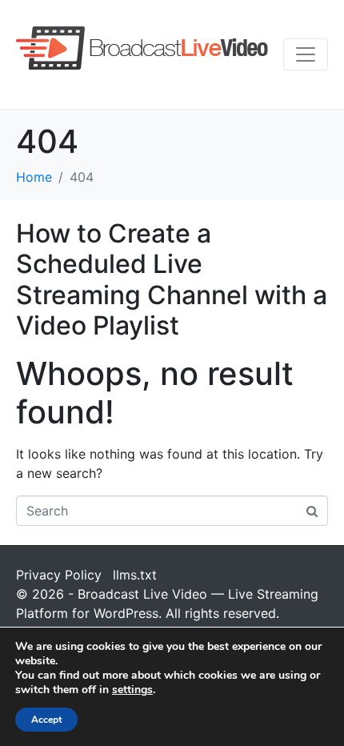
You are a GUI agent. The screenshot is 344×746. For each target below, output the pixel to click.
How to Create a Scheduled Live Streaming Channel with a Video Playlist (171, 279)
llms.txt (135, 575)
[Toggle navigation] (305, 54)
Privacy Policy (59, 575)
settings (132, 690)
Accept (46, 719)
